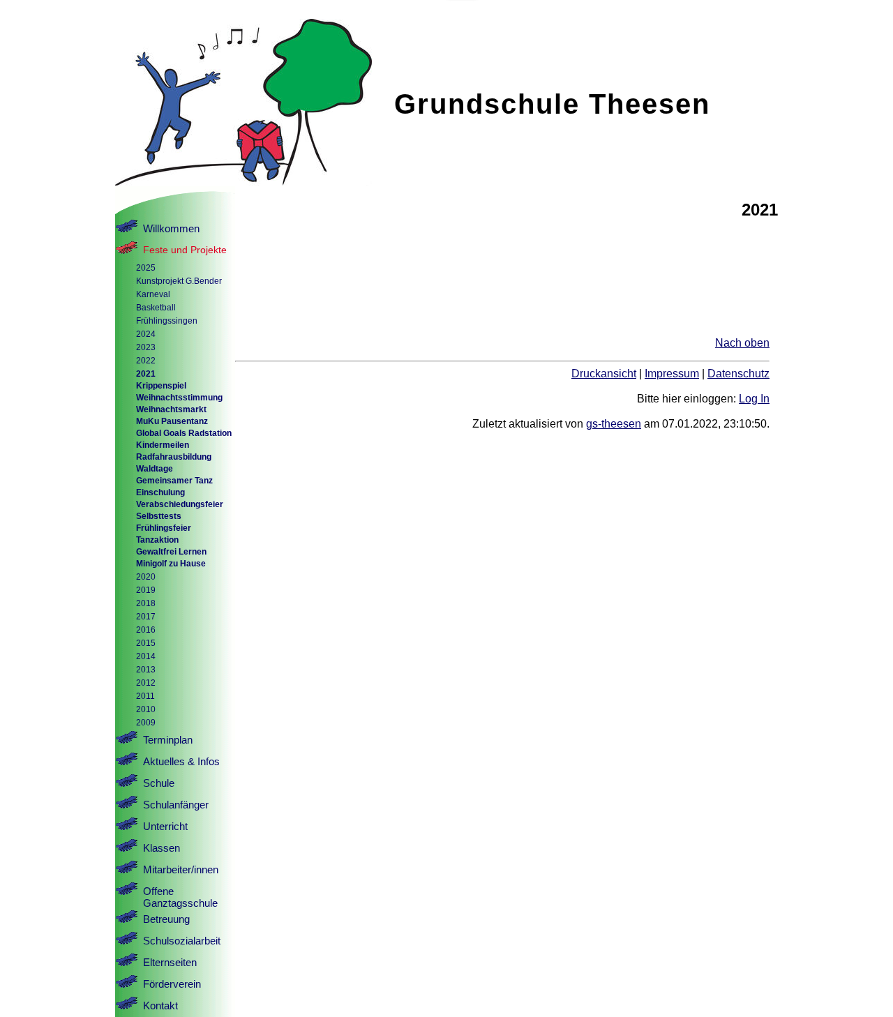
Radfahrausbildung (173, 456)
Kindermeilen (162, 444)
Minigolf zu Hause (171, 563)
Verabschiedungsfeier (179, 503)
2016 (146, 629)
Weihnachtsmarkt (171, 409)
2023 (146, 347)
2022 (146, 360)
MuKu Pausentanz (172, 420)
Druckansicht (603, 373)
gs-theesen (613, 424)
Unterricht (165, 826)
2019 (146, 589)
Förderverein (172, 984)
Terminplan (168, 740)
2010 (146, 709)
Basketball (156, 307)
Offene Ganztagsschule (180, 897)
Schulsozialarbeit (181, 941)
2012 (146, 682)
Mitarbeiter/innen (180, 869)
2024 (146, 333)
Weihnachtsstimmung (179, 397)
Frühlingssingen (166, 320)
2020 (146, 576)
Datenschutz (738, 373)
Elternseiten (170, 962)
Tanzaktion (157, 539)
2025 (146, 267)
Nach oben (742, 343)
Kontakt (160, 1005)
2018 (146, 603)
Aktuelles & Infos (181, 761)
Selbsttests (158, 515)
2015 (146, 642)
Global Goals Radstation (184, 432)
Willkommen (171, 228)
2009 (146, 722)
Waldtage (154, 468)
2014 (146, 656)
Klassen (161, 848)
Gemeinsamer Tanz (174, 480)
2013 (146, 669)
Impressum (672, 373)
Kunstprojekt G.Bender (179, 280)
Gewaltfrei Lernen (171, 551)
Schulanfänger (176, 805)
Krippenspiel (161, 385)
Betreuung (166, 919)
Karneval (153, 294)
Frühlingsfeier (163, 527)
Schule (158, 783)
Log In (754, 399)
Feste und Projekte (185, 249)
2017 (146, 616)
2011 (145, 695)
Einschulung (160, 492)
